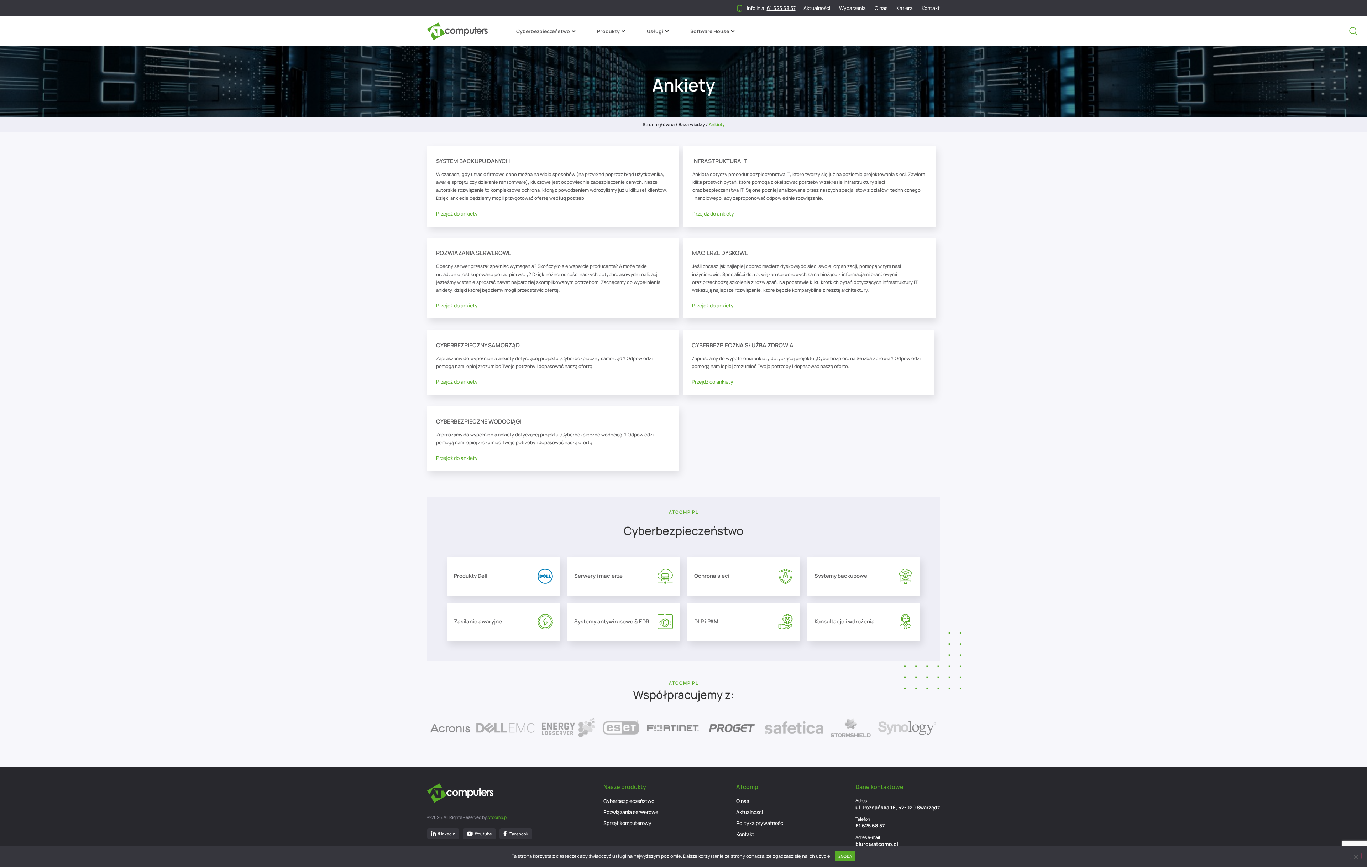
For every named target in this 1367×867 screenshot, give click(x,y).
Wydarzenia (852, 8)
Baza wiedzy (692, 124)
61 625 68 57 (870, 825)
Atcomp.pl (497, 817)
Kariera (904, 8)
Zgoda (845, 856)
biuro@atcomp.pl (876, 844)
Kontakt (931, 8)
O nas (881, 8)
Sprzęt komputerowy (627, 823)
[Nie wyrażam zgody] (1356, 856)
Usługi (655, 31)
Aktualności (816, 8)
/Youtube (483, 833)
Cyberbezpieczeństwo (543, 31)
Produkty (608, 31)
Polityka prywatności (760, 823)
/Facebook (518, 833)
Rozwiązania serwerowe (630, 812)
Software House (709, 31)
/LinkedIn (446, 833)
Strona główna (659, 124)
